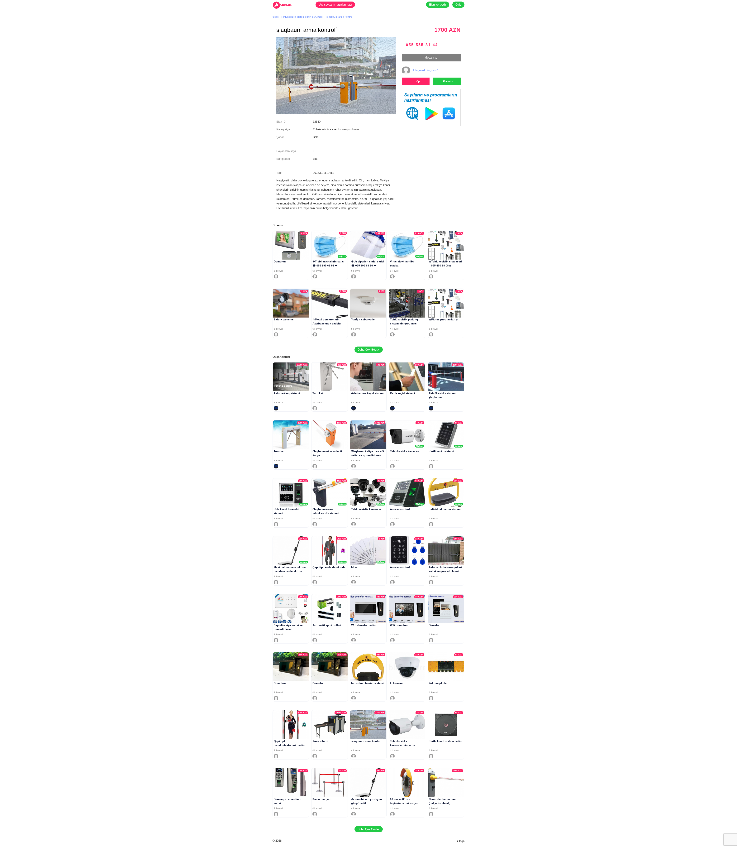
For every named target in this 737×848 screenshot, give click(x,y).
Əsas (276, 16)
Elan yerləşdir (437, 4)
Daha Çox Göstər (369, 349)
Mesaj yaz (431, 57)
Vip (418, 81)
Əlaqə (460, 841)
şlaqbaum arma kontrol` (339, 16)
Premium (448, 81)
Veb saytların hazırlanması (335, 4)
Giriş (458, 4)
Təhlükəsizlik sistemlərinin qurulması (302, 16)
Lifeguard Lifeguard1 (426, 70)
